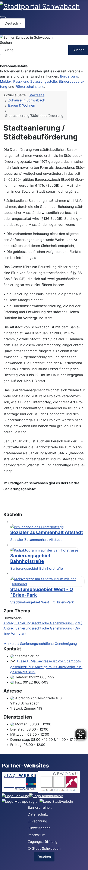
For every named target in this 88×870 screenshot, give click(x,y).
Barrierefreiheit (40, 807)
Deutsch (11, 23)
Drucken (44, 857)
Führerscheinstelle (29, 86)
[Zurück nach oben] (83, 865)
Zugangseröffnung (42, 841)
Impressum (36, 835)
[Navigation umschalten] (3, 17)
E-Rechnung (37, 821)
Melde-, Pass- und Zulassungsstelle (28, 81)
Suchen (6, 42)
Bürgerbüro (69, 76)
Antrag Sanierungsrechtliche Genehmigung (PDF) (42, 623)
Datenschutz (38, 814)
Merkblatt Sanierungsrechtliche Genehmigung (40, 643)
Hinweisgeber (39, 828)
